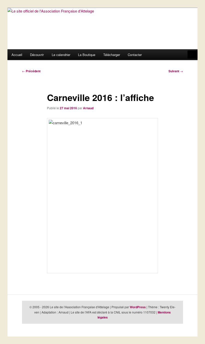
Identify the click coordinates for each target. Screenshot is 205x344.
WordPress (138, 307)
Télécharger (111, 54)
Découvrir (37, 54)
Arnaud (88, 108)
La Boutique (86, 54)
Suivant (175, 71)
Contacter (135, 54)
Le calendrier (61, 54)
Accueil (17, 54)
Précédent (31, 71)
